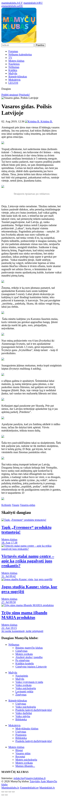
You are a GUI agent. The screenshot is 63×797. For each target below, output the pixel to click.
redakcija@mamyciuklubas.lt (29, 778)
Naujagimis (21, 675)
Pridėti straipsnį (9, 94)
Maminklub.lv (47, 787)
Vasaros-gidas (27, 505)
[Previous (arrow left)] (2, 794)
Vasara (15, 505)
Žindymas (20, 694)
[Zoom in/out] (13, 791)
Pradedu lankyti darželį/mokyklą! (33, 710)
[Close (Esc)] (2, 791)
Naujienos (14, 63)
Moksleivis (14, 79)
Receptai (20, 756)
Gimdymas (21, 650)
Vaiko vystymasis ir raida (29, 682)
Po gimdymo (22, 660)
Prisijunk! (24, 94)
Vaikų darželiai (23, 713)
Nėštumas (13, 67)
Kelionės (6, 505)
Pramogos (20, 734)
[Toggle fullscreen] (9, 791)
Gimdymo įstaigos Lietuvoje (31, 666)
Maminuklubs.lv (10, 787)
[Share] (6, 791)
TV (10, 57)
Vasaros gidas (22, 753)
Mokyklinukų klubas (26, 728)
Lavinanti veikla (24, 691)
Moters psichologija (26, 759)
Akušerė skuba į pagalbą (29, 657)
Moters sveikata (24, 654)
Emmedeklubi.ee (29, 787)
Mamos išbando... (25, 765)
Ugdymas (20, 703)
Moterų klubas (16, 60)
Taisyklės (35, 781)
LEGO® (13, 82)
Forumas (13, 51)
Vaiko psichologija (25, 688)
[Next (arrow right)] (6, 794)
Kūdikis (12, 70)
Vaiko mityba (22, 716)
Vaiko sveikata (23, 685)
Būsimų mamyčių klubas (29, 647)
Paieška (40, 45)
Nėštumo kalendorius (20, 54)
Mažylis (12, 73)
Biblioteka (21, 719)
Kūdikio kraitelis (24, 663)
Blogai (19, 750)
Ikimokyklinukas (17, 76)
